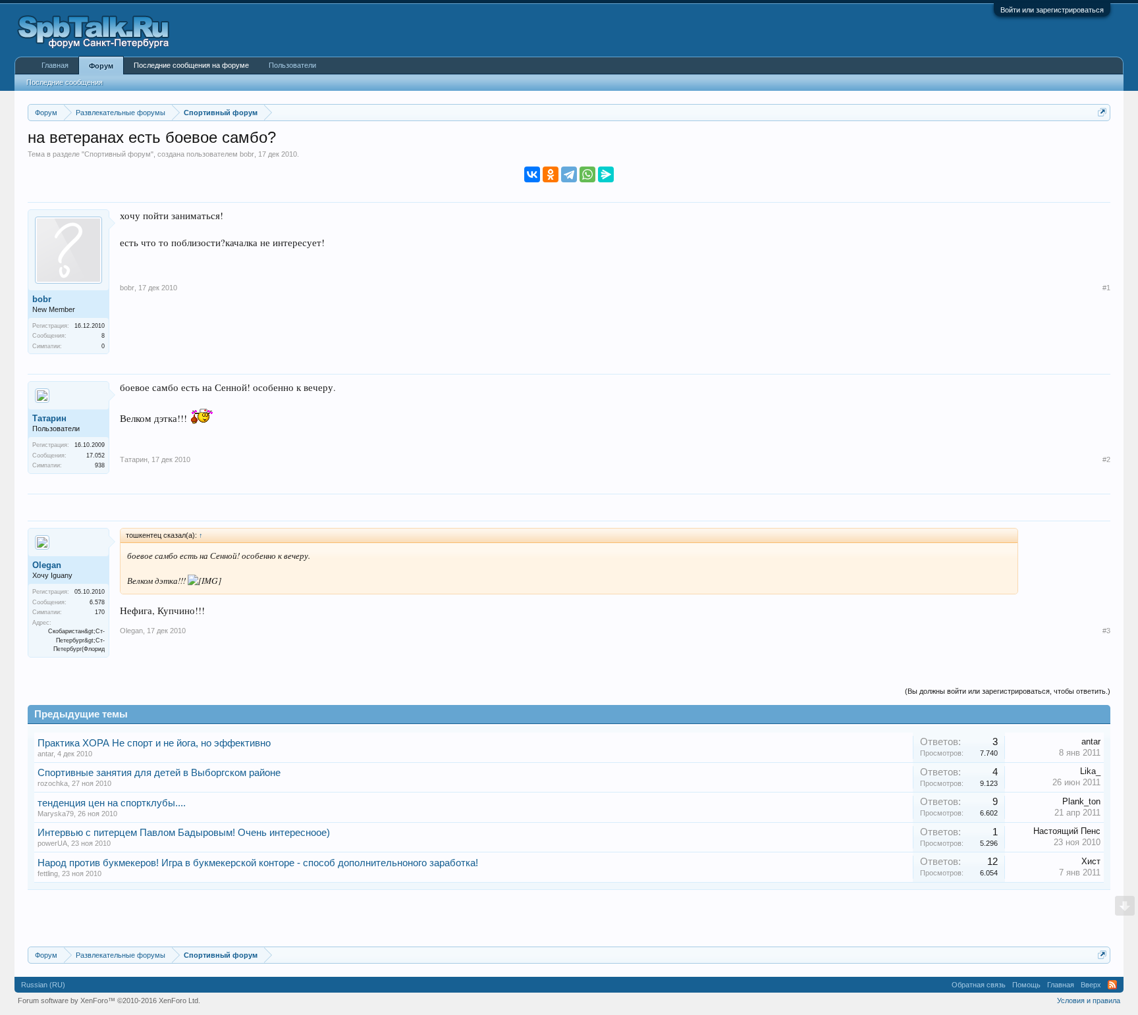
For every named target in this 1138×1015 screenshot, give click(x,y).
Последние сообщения (64, 82)
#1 (1106, 288)
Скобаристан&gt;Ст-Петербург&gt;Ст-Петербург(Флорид (76, 640)
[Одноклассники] (550, 174)
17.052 (95, 455)
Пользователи (292, 65)
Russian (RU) (43, 985)
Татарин (49, 418)
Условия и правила (1088, 1000)
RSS (1112, 984)
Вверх (1091, 985)
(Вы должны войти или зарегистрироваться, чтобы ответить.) (1007, 691)
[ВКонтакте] (532, 174)
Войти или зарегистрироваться (1052, 10)
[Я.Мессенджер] (606, 174)
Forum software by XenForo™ (109, 1000)
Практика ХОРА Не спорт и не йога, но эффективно (154, 743)
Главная (54, 65)
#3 (1106, 631)
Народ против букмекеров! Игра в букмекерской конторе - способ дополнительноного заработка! (258, 863)
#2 (1106, 459)
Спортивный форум (117, 154)
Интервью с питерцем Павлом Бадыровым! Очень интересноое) (184, 832)
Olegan (46, 565)
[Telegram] (569, 174)
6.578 (97, 602)
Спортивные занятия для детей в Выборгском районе (159, 773)
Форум (101, 66)
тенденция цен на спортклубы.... (112, 803)
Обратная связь (979, 985)
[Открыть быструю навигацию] (1102, 112)
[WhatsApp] (587, 174)
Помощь (1026, 985)
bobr (247, 154)
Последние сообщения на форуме (191, 65)
